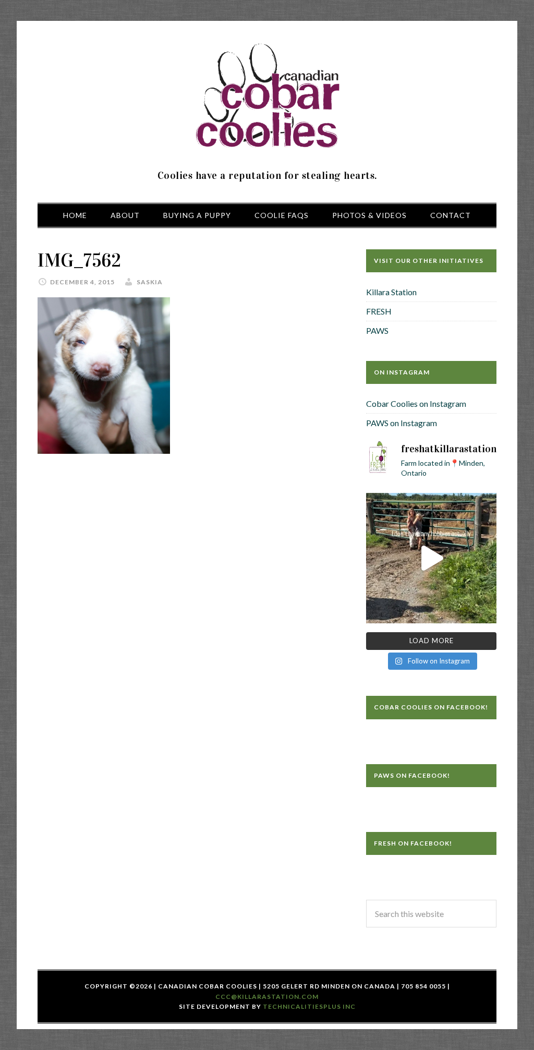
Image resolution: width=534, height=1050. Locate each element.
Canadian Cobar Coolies (267, 96)
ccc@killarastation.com (267, 996)
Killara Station (391, 292)
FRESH (379, 311)
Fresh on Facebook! (413, 843)
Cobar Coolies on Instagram (416, 403)
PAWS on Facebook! (412, 775)
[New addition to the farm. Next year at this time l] (431, 558)
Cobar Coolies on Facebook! (431, 707)
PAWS (377, 330)
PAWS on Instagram (401, 423)
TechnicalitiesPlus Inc (309, 1006)
